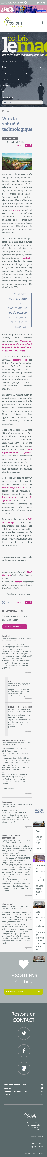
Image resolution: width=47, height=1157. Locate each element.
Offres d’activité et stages (15, 1091)
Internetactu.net (10, 497)
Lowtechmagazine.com (13, 487)
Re (9, 681)
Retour (9, 602)
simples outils (8, 904)
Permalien (5, 638)
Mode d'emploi (9, 61)
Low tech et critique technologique (11, 836)
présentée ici (21, 359)
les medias (7, 802)
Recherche (8, 97)
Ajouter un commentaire (18, 594)
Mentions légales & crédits (33, 1146)
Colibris (12, 2)
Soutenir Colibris (15, 991)
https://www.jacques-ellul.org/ (14, 879)
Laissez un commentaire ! (13, 626)
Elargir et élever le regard (13, 740)
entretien (15, 210)
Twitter (27, 145)
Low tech (6, 636)
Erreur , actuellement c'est (20, 707)
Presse (40, 1140)
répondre (28, 672)
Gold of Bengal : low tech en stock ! (39, 840)
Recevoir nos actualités (15, 1085)
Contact (8, 1094)
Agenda (7, 1088)
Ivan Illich (25, 258)
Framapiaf (23, 1077)
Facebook (30, 145)
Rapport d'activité (36, 1136)
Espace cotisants (37, 1143)
